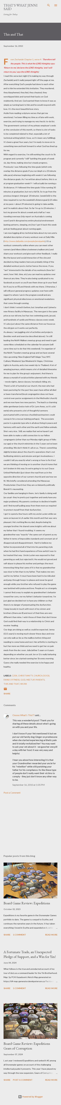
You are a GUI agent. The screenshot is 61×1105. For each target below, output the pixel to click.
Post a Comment (12, 792)
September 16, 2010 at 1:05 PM (28, 784)
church (38, 675)
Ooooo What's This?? (23, 715)
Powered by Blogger (32, 1096)
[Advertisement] (30, 824)
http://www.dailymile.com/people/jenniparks (24, 241)
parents (40, 679)
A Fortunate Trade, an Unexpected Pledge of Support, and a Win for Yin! (30, 954)
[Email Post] (5, 690)
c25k (14, 675)
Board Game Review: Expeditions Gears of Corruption (27, 1046)
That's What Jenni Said (20, 7)
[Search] (48, 5)
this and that (11, 684)
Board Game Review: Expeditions (27, 903)
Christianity (25, 675)
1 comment (19, 934)
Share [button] (7, 693)
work (23, 684)
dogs (46, 675)
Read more (51, 934)
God (23, 679)
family (7, 679)
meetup (30, 679)
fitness (15, 679)
